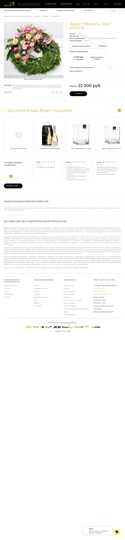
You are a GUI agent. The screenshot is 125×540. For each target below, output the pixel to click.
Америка (37, 294)
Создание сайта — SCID (62, 331)
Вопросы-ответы (69, 303)
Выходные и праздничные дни (104, 306)
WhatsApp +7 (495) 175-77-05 (103, 294)
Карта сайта (97, 309)
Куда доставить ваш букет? (30, 4)
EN (89, 4)
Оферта (66, 312)
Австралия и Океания (41, 297)
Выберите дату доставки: (81, 46)
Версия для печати (10, 285)
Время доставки (69, 294)
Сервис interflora (65, 10)
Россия (36, 285)
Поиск (6, 291)
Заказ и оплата (69, 285)
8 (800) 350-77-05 (66, 4)
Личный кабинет (69, 314)
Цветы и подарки (69, 291)
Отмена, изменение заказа (73, 300)
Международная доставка (17, 10)
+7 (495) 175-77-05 (50, 4)
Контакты (88, 10)
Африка (36, 303)
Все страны (38, 306)
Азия (35, 300)
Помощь (7, 297)
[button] (119, 110)
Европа (36, 291)
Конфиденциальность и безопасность (76, 309)
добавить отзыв (13, 185)
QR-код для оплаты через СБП (103, 312)
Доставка (67, 288)
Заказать (78, 93)
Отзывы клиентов (69, 306)
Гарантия (67, 297)
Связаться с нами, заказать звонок (105, 285)
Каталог (43, 10)
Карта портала (9, 294)
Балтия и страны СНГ (41, 288)
